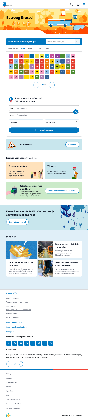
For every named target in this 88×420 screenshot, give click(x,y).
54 (73, 66)
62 (42, 72)
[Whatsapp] (50, 343)
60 (31, 72)
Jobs (7, 395)
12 (62, 56)
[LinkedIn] (26, 343)
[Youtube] (20, 343)
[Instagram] (14, 343)
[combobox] (60, 41)
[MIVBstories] (44, 343)
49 (52, 66)
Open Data (9, 391)
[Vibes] (38, 343)
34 (52, 61)
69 (68, 72)
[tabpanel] (44, 70)
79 (47, 77)
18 (16, 61)
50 (57, 66)
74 (21, 77)
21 (32, 61)
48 (47, 66)
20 (26, 61)
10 (57, 56)
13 (68, 56)
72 (11, 77)
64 (52, 72)
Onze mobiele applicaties (16, 327)
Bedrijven (9, 332)
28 (42, 61)
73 (16, 77)
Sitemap (8, 386)
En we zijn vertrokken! (17, 222)
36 (57, 61)
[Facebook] (8, 343)
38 (68, 61)
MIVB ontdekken (12, 298)
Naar (12, 115)
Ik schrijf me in (14, 364)
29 (47, 61)
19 (21, 61)
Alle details (72, 144)
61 (37, 72)
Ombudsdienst (11, 314)
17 (11, 61)
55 (11, 72)
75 (26, 77)
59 (26, 72)
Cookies (9, 378)
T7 (42, 56)
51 (62, 66)
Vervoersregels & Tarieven (15, 404)
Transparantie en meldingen (17, 302)
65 (57, 72)
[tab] (13, 49)
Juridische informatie (13, 399)
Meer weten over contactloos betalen (62, 191)
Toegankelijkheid (11, 382)
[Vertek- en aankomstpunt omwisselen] (75, 111)
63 (47, 72)
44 (26, 66)
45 (32, 66)
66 (62, 72)
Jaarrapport (10, 306)
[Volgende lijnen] (52, 85)
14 (73, 56)
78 (42, 77)
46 (37, 66)
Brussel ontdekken (13, 322)
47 (42, 66)
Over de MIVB (11, 293)
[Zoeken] (71, 4)
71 (73, 72)
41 (11, 66)
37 (62, 61)
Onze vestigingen (13, 317)
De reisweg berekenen (44, 130)
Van (11, 108)
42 (16, 66)
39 (73, 61)
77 (37, 77)
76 (31, 77)
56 (16, 72)
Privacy (8, 374)
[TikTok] (32, 343)
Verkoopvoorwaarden (13, 408)
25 (37, 61)
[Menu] (84, 4)
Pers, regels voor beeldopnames (18, 310)
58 (21, 72)
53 (68, 66)
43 (21, 66)
